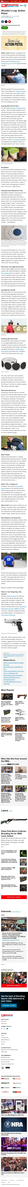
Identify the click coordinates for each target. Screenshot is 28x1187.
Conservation (5, 940)
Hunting (17, 940)
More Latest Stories (17, 897)
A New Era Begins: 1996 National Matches (8, 868)
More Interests (16, 912)
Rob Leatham (5, 273)
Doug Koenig (5, 351)
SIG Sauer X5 (14, 596)
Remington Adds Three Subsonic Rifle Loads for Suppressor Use (8, 877)
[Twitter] (27, 1)
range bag (8, 615)
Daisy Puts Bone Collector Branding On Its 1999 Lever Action (13, 834)
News (2, 17)
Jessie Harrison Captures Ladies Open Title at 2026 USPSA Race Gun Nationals (9, 860)
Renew (15, 1)
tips (14, 656)
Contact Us (3, 1021)
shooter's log (13, 654)
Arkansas (12, 940)
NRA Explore (4, 1052)
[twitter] (6, 21)
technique (18, 656)
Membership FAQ (5, 1062)
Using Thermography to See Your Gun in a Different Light (14, 672)
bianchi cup (6, 654)
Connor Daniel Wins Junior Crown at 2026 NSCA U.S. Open (9, 852)
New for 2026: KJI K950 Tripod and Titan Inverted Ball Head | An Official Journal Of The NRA (14, 944)
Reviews (3, 1042)
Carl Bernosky (19, 349)
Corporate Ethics (20, 1180)
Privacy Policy (4, 1180)
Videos (3, 1044)
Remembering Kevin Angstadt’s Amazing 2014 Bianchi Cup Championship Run (13, 677)
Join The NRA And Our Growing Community (11, 1134)
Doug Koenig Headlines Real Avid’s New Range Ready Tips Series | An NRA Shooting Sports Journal (20, 797)
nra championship (8, 656)
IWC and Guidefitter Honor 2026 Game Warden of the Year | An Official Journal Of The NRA (13, 958)
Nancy (17, 108)
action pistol (20, 654)
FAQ (9, 1182)
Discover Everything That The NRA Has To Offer (13, 1154)
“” (16, 140)
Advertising (4, 1023)
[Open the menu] (25, 5)
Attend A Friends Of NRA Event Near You (12, 1173)
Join (12, 1)
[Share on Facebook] (2, 21)
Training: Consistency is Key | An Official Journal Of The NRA (21, 776)
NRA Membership (5, 1057)
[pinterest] (9, 21)
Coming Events (4, 1037)
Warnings (3, 1182)
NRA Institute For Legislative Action (9, 1049)
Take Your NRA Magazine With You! (12, 1115)
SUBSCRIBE (9, 1005)
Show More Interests (17, 985)
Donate (20, 1)
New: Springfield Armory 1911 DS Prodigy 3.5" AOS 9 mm (9, 886)
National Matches (8, 17)
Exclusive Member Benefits (7, 1059)
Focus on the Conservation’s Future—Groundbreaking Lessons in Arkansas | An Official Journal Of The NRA (13, 935)
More (10, 811)
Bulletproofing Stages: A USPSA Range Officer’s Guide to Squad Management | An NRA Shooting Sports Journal (6, 778)
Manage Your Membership (7, 1064)
